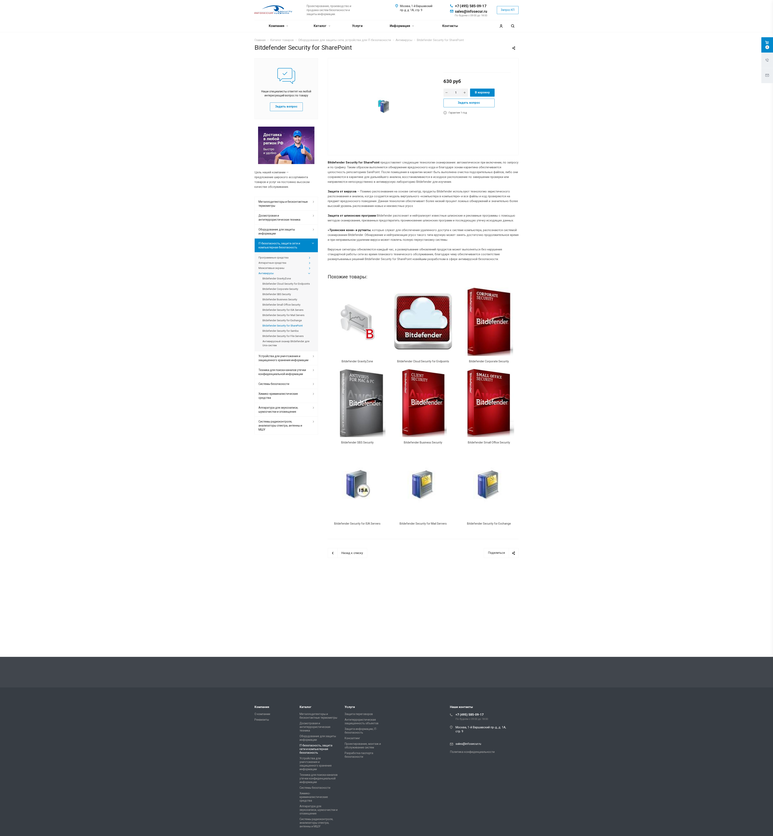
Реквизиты (261, 719)
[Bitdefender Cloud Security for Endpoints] (423, 321)
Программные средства (273, 257)
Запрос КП (508, 9)
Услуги (357, 26)
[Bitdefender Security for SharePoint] (384, 106)
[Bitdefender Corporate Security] (488, 321)
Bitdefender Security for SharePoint (282, 325)
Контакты (450, 26)
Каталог (320, 26)
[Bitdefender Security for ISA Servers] (357, 484)
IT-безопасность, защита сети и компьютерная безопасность (279, 245)
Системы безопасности (273, 383)
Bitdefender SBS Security (357, 442)
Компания (277, 26)
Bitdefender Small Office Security (489, 442)
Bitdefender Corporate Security (489, 361)
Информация (400, 26)
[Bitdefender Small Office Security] (488, 403)
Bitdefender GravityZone (357, 361)
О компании (262, 714)
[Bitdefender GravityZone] (357, 321)
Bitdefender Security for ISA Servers (357, 523)
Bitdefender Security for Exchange (489, 523)
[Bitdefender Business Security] (423, 403)
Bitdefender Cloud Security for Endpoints (423, 361)
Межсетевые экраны (271, 268)
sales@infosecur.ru (471, 11)
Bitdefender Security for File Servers (283, 336)
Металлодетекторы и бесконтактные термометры (283, 203)
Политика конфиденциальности (472, 752)
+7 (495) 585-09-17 (470, 6)
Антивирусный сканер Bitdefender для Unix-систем (285, 343)
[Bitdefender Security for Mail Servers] (423, 484)
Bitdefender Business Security (423, 442)
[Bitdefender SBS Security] (357, 403)
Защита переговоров (359, 714)
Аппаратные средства (272, 262)
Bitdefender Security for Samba (280, 330)
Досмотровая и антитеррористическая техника (279, 217)
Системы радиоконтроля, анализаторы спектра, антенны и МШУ (280, 425)
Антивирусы (266, 273)
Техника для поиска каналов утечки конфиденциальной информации (282, 372)
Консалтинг (352, 738)
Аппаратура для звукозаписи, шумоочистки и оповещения (278, 409)
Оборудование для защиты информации (276, 231)
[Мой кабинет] (501, 26)
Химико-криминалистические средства (278, 395)
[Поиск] (513, 26)
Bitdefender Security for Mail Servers (423, 523)
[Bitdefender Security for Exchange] (488, 484)
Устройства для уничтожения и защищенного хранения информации (283, 358)
